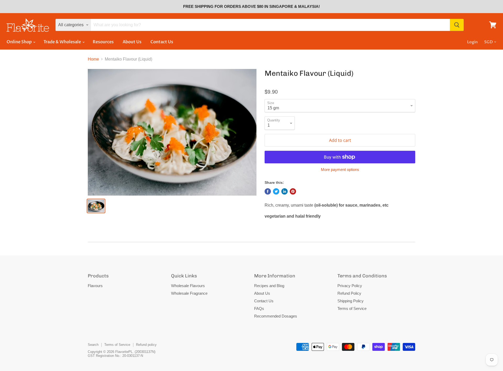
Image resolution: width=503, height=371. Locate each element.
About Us (132, 42)
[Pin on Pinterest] (293, 191)
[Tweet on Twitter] (276, 191)
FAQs (259, 308)
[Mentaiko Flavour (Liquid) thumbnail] (96, 206)
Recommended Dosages (275, 316)
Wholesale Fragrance (189, 293)
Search (93, 345)
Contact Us (161, 42)
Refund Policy (349, 293)
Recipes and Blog (269, 285)
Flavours (95, 285)
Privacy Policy (349, 285)
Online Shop (19, 42)
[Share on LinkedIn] (284, 191)
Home (93, 59)
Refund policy (146, 345)
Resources (103, 42)
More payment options (340, 169)
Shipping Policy (350, 301)
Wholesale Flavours (188, 285)
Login (472, 42)
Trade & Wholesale (62, 42)
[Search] (457, 25)
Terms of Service (352, 308)
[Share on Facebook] (268, 191)
